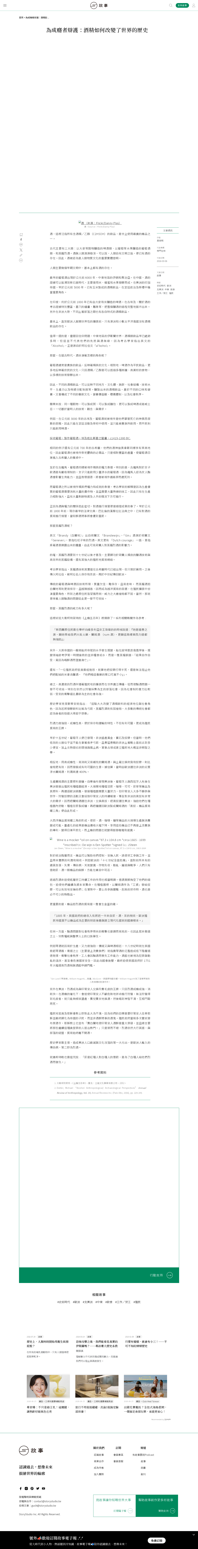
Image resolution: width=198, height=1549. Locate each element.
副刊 (143, 1474)
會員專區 (118, 1455)
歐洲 (169, 285)
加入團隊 (99, 1474)
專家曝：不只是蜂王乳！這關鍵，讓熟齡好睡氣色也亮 (48, 1409)
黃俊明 (160, 240)
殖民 (171, 293)
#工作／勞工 (123, 1302)
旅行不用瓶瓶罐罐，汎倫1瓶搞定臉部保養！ (97, 1409)
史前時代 (161, 285)
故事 (159, 275)
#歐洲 (76, 1302)
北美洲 (160, 289)
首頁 (21, 17)
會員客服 (118, 1461)
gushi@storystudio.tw (43, 1505)
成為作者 (99, 1467)
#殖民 (137, 1302)
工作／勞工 (162, 293)
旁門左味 (161, 250)
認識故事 (99, 1455)
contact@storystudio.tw (47, 1501)
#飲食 (108, 1302)
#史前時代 (63, 1302)
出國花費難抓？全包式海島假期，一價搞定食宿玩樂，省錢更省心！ (145, 1409)
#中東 (99, 1302)
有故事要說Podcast (143, 1455)
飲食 (172, 289)
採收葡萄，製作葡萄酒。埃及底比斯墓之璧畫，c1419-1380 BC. (90, 438)
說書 (143, 1467)
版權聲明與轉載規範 (30, 1497)
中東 (167, 289)
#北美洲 (88, 1302)
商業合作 (99, 1461)
